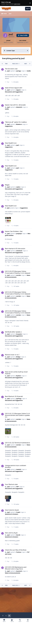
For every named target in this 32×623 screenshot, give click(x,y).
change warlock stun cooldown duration (15, 466)
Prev (6, 63)
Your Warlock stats (11, 484)
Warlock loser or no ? (12, 355)
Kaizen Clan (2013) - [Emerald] (15, 105)
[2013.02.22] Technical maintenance (17, 443)
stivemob (19, 251)
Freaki (18, 512)
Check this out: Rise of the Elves (15, 550)
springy (18, 71)
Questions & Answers (11, 514)
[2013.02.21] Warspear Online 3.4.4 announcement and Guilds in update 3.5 (17, 415)
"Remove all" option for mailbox (16, 122)
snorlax (18, 275)
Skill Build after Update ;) (13, 332)
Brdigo (18, 357)
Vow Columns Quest (12, 510)
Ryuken (18, 376)
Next (25, 63)
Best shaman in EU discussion (15, 248)
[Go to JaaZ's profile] (2, 69)
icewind (18, 469)
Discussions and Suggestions (14, 92)
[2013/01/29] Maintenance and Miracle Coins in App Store (15, 568)
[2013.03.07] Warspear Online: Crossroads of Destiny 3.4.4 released (17, 272)
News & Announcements (12, 573)
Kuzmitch (19, 571)
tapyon (18, 90)
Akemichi (19, 107)
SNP (17, 486)
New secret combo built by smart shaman (16, 373)
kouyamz (19, 334)
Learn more (3, 3)
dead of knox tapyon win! (13, 88)
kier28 (18, 535)
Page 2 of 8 (15, 63)
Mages (7, 185)
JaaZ (8, 71)
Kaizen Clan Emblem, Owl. (14, 231)
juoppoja (19, 233)
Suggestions (9, 126)
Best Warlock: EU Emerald (14, 396)
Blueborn (19, 124)
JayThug (18, 398)
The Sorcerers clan (11, 69)
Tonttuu (18, 552)
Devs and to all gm (11, 533)
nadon (18, 187)
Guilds (29, 71)
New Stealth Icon (11, 143)
